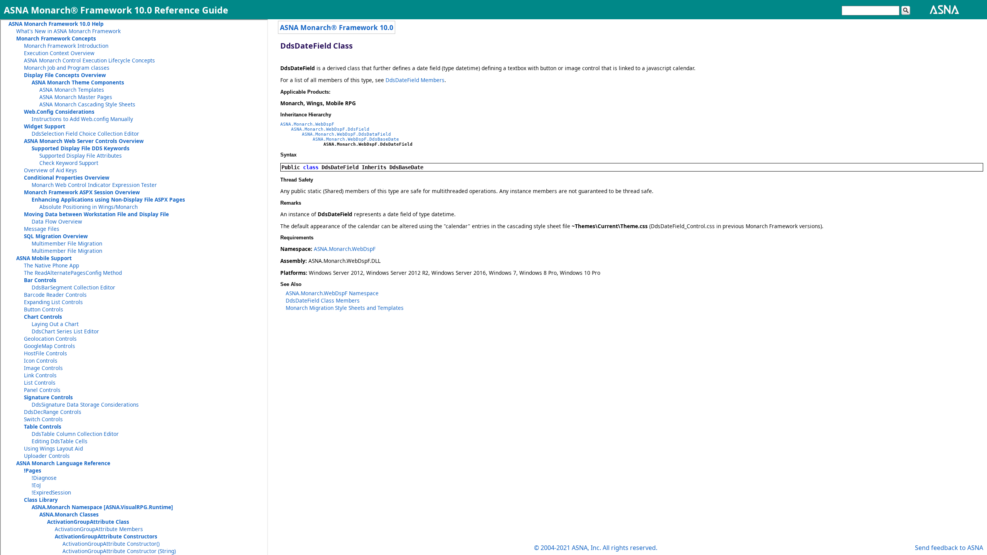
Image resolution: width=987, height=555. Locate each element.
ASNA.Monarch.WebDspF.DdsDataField (346, 134)
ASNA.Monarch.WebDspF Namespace (332, 293)
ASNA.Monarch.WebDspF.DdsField (330, 129)
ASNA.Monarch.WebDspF (307, 124)
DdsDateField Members (415, 80)
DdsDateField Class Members (323, 300)
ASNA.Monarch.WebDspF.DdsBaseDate (356, 139)
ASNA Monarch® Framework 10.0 (336, 27)
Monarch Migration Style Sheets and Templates (345, 307)
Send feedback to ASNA (949, 547)
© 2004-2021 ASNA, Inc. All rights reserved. (595, 547)
